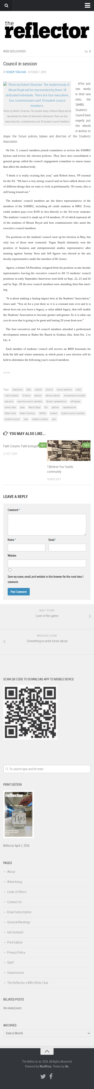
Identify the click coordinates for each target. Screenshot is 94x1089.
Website (12, 555)
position (55, 407)
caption (38, 389)
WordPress (45, 1066)
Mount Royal (34, 407)
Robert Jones (10, 413)
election (38, 395)
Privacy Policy (16, 952)
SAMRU (42, 413)
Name (12, 540)
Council (49, 389)
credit (78, 389)
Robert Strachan (16, 72)
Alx (66, 1066)
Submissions (15, 973)
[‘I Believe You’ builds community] (69, 450)
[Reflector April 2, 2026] (18, 837)
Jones (22, 407)
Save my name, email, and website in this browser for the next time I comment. (45, 579)
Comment (14, 510)
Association (18, 389)
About (11, 872)
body (29, 389)
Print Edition (15, 942)
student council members (73, 413)
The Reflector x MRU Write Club (27, 983)
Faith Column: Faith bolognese (22, 446)
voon (26, 419)
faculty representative (56, 401)
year (54, 419)
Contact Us (14, 902)
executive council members (29, 401)
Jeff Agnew (75, 401)
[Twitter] (43, 1076)
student (53, 413)
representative (69, 407)
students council (12, 419)
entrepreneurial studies (74, 395)
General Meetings (18, 922)
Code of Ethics (16, 892)
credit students (11, 395)
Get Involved (15, 932)
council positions (64, 389)
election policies (53, 395)
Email (52, 540)
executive (9, 401)
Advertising (14, 882)
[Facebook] (51, 1076)
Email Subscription (19, 912)
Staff (10, 963)
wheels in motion (40, 419)
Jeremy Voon (10, 407)
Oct (46, 407)
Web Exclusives (14, 51)
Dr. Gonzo (26, 395)
